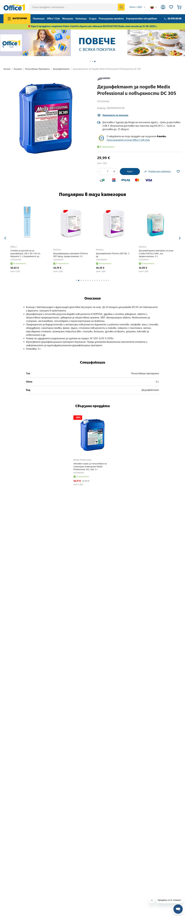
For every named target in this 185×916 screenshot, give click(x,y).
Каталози (81, 18)
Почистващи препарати (37, 69)
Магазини (67, 18)
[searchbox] (77, 7)
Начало (7, 69)
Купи (130, 171)
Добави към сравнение (159, 171)
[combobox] (137, 7)
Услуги (92, 18)
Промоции (39, 18)
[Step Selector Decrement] (100, 171)
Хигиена (18, 69)
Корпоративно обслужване (141, 18)
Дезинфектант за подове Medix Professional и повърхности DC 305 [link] (107, 69)
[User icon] (163, 7)
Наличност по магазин (115, 115)
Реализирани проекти (111, 18)
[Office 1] (14, 7)
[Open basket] (179, 7)
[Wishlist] (171, 7)
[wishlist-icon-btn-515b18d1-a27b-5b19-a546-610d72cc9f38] (178, 171)
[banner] (92, 43)
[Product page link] (28, 222)
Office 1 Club (53, 18)
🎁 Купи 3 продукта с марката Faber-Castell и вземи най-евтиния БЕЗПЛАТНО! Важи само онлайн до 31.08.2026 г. (92, 26)
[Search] (121, 7)
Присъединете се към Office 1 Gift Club (128, 140)
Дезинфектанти (61, 69)
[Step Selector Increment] (114, 171)
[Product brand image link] (103, 79)
